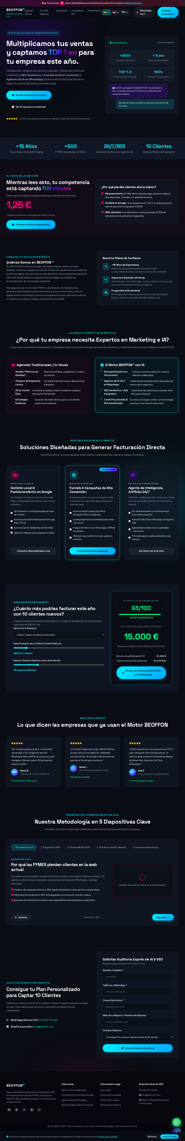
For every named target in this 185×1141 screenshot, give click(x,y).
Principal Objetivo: (112, 1039)
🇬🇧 (116, 12)
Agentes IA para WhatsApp (74, 1108)
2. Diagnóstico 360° (50, 856)
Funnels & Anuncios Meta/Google (77, 1104)
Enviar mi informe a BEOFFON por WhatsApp (143, 681)
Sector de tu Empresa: (25, 637)
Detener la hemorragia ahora (33, 233)
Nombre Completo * (113, 979)
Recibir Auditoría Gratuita (31, 103)
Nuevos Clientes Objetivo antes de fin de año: (37, 669)
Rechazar (152, 1136)
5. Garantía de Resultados (145, 856)
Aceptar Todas (169, 1136)
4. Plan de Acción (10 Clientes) (111, 856)
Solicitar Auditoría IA (167, 12)
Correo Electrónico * (113, 1009)
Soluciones (61, 10)
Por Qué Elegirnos (44, 12)
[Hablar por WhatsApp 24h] (176, 1122)
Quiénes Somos (29, 12)
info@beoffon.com (43, 1035)
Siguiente (161, 926)
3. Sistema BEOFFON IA (78, 856)
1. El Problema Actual (24, 856)
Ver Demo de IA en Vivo (151, 559)
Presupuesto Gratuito (110, 1114)
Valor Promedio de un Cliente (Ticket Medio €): (37, 652)
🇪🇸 (106, 12)
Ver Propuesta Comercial (31, 115)
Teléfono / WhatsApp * (115, 994)
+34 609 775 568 (48, 1028)
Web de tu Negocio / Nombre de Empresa (124, 1024)
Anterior (22, 926)
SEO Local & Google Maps (74, 1098)
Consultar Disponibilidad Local (33, 559)
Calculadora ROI (77, 12)
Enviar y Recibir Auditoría (139, 1056)
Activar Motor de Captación (92, 559)
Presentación (94, 10)
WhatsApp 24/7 (145, 12)
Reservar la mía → (134, 3)
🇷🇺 (125, 12)
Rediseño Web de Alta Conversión (77, 1114)
